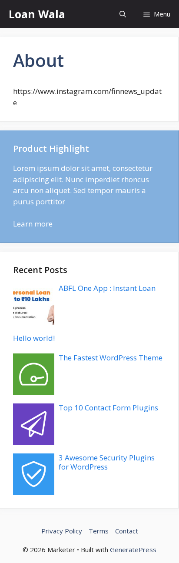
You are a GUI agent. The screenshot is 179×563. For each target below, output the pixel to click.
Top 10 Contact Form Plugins (108, 408)
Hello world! (34, 338)
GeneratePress (133, 549)
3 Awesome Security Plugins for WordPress (107, 462)
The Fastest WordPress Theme (110, 358)
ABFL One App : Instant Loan (107, 288)
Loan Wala (37, 14)
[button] (123, 14)
